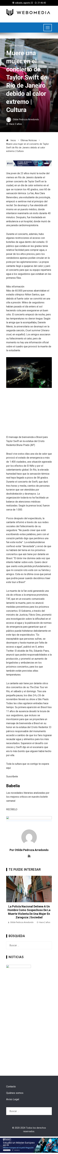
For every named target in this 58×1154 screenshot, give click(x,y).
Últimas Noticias (14, 46)
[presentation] (9, 902)
